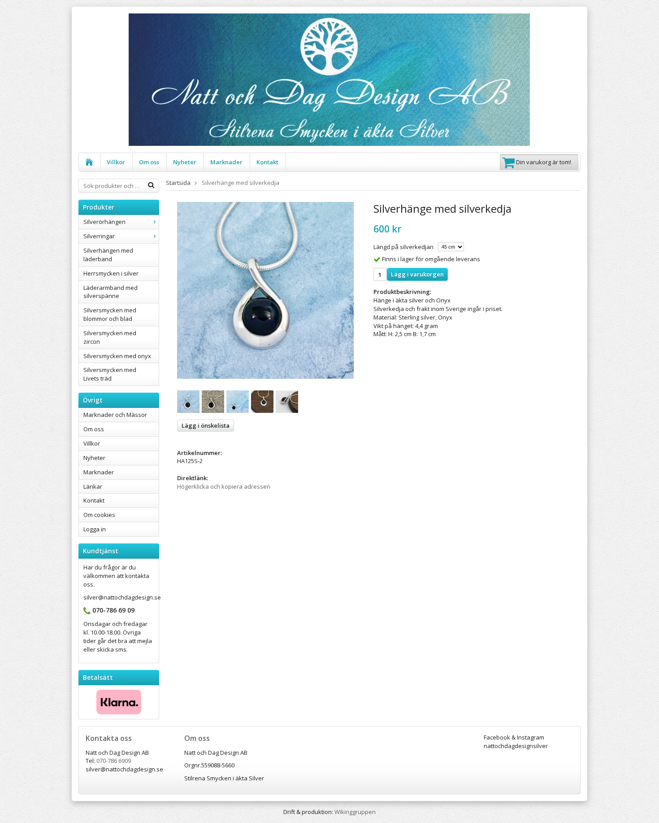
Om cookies (99, 515)
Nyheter (184, 162)
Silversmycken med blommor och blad (109, 314)
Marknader (226, 162)
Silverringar (99, 236)
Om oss (149, 162)
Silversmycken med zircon (109, 337)
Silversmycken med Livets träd (109, 374)
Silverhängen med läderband (108, 254)
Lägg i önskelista (206, 425)
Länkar (92, 486)
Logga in (94, 529)
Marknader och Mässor (115, 415)
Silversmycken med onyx (117, 356)
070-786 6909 (113, 761)
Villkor (116, 162)
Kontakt (267, 162)
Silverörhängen (104, 222)
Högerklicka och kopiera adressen (223, 486)
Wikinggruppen (355, 812)
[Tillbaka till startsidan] (89, 162)
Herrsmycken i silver (111, 273)
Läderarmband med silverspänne (110, 292)
